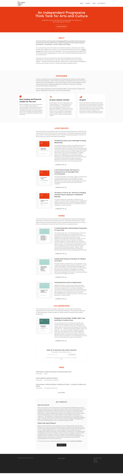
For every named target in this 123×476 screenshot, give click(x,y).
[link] (81, 3)
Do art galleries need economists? (47, 378)
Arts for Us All (52, 53)
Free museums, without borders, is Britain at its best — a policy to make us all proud (61, 385)
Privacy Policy (61, 458)
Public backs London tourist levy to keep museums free (53, 371)
